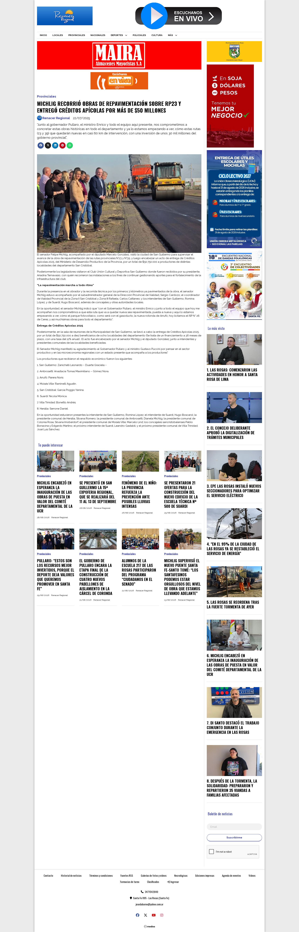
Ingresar (174, 882)
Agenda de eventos (231, 875)
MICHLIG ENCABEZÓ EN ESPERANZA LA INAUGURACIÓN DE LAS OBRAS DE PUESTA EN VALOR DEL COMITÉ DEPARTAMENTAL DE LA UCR (55, 496)
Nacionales (97, 35)
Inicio (43, 35)
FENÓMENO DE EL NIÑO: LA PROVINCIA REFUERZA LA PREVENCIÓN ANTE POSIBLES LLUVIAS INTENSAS (139, 494)
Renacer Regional (56, 118)
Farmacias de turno (129, 882)
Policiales (139, 35)
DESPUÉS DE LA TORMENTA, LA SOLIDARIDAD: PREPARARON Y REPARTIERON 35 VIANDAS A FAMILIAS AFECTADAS (232, 788)
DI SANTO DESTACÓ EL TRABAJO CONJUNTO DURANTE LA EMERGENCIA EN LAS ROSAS (233, 727)
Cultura (156, 35)
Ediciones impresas (204, 875)
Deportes (117, 35)
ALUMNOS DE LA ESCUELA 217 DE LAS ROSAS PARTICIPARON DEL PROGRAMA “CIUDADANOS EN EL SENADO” (139, 572)
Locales (57, 35)
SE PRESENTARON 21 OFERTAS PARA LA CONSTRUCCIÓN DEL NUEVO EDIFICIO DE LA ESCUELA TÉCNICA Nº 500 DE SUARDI (181, 494)
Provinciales (76, 35)
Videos (252, 875)
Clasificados (153, 882)
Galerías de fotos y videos (153, 875)
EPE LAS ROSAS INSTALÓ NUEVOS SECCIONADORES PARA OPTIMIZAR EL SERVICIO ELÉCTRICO (234, 490)
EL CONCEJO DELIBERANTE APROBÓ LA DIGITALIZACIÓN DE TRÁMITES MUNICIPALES (231, 432)
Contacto (48, 875)
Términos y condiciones (101, 875)
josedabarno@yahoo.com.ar (149, 904)
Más (170, 35)
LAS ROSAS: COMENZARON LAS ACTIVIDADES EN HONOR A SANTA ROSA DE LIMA (232, 374)
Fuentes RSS (126, 875)
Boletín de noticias (220, 813)
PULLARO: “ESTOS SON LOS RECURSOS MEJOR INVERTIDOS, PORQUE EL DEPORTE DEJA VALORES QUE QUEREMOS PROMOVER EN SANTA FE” (55, 574)
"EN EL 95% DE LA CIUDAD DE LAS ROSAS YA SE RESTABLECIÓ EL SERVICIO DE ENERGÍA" (233, 548)
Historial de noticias (71, 875)
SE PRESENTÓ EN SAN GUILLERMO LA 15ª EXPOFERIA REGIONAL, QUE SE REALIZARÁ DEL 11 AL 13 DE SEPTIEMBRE (97, 492)
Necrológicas (180, 875)
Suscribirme (234, 837)
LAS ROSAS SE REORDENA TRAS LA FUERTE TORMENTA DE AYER (233, 604)
